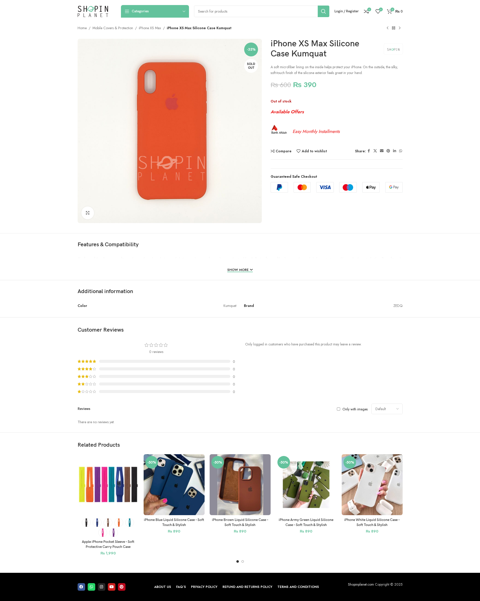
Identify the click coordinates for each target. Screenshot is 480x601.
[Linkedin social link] (395, 151)
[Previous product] (388, 28)
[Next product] (400, 28)
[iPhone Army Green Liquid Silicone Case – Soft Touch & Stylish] (306, 484)
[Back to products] (394, 28)
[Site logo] (93, 10)
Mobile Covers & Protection (112, 27)
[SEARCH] (323, 11)
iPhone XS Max (150, 27)
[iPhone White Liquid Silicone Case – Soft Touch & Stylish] (372, 484)
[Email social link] (381, 151)
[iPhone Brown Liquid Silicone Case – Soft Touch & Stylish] (240, 484)
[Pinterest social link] (388, 151)
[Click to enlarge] (87, 212)
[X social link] (375, 151)
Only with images (355, 409)
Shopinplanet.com (361, 584)
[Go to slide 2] (242, 561)
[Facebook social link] (369, 151)
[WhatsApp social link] (401, 151)
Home (82, 27)
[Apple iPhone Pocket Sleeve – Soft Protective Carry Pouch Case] (108, 484)
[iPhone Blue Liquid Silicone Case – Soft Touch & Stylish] (174, 484)
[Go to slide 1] (237, 561)
